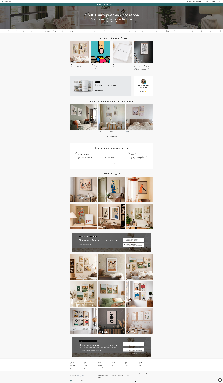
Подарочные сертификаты (144, 373)
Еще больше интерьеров (111, 136)
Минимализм (141, 363)
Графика (113, 363)
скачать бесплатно (99, 90)
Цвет (126, 362)
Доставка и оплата (115, 373)
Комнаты (113, 362)
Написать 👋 (143, 91)
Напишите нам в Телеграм (220, 380)
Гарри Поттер (100, 367)
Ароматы (72, 363)
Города (126, 365)
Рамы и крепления (119, 65)
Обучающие (114, 367)
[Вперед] (220, 31)
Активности (72, 365)
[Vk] (80, 375)
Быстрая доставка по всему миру (138, 154)
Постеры (73, 65)
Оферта (99, 377)
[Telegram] (83, 375)
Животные (100, 365)
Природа (140, 362)
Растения (127, 363)
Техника (85, 367)
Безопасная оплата (110, 153)
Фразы (85, 365)
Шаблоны (86, 363)
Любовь (71, 367)
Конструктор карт (140, 65)
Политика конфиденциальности (117, 375)
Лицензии (127, 375)
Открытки (127, 367)
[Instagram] (78, 375)
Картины (99, 363)
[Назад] (68, 56)
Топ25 (85, 362)
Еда (112, 365)
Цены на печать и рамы (111, 163)
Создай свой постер (98, 65)
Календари (141, 367)
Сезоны (99, 362)
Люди (140, 365)
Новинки (72, 362)
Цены (126, 373)
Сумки (85, 368)
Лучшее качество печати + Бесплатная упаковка (84, 154)
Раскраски (72, 368)
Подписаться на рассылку (103, 375)
